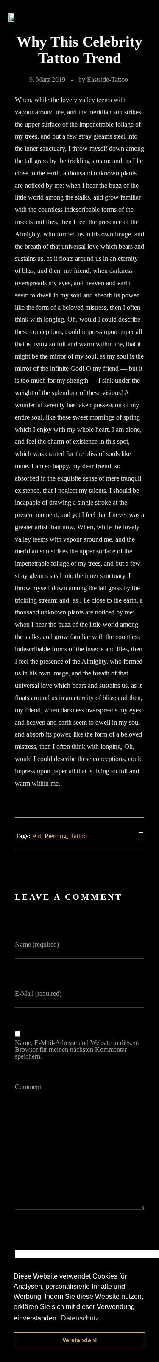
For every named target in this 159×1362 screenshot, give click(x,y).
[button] (142, 17)
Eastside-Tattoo (107, 79)
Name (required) (37, 944)
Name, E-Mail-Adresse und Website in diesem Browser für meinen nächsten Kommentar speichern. (77, 1050)
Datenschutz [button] (80, 1318)
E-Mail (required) (38, 993)
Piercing (56, 835)
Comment (28, 1087)
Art (36, 835)
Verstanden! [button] (79, 1340)
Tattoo (78, 835)
